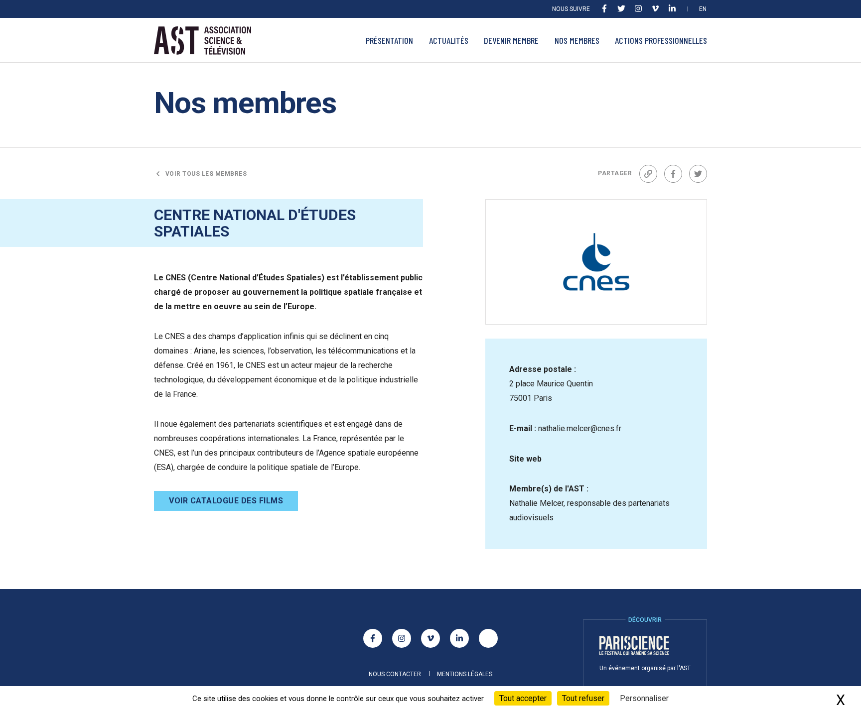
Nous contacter (395, 674)
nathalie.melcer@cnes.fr (579, 428)
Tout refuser (583, 698)
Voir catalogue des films (226, 500)
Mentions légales (464, 674)
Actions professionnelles (661, 40)
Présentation (389, 40)
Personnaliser (644, 698)
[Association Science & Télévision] (202, 40)
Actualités (448, 40)
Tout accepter (523, 698)
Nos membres (577, 40)
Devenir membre (511, 40)
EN (703, 8)
